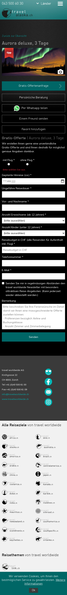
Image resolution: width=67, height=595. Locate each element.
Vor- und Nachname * (15, 201)
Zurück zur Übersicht (14, 36)
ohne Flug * (27, 160)
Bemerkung (9, 300)
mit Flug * (9, 160)
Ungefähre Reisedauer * (16, 188)
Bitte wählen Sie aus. (14, 169)
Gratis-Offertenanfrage (33, 85)
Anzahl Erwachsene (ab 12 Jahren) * (24, 214)
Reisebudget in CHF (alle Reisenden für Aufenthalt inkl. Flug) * (32, 241)
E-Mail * (6, 270)
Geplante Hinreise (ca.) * (16, 175)
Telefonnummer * (12, 257)
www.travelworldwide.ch (15, 399)
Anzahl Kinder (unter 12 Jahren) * (22, 227)
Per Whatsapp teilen (34, 108)
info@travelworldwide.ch (15, 394)
